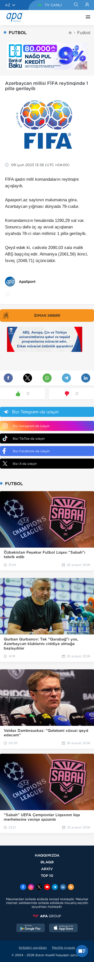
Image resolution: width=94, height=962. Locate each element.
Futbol (83, 32)
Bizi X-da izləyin (25, 464)
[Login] (87, 5)
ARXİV (47, 869)
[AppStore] (63, 928)
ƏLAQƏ (47, 862)
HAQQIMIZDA (47, 855)
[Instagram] (31, 887)
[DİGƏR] (86, 17)
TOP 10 (47, 875)
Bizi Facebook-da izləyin (31, 451)
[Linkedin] (63, 887)
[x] (39, 887)
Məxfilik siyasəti (63, 947)
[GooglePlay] (30, 928)
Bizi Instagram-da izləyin (31, 426)
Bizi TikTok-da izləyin (29, 438)
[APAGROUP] (47, 916)
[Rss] (71, 887)
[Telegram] (55, 887)
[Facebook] (23, 887)
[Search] (75, 5)
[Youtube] (47, 887)
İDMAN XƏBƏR (47, 315)
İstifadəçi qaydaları (33, 947)
